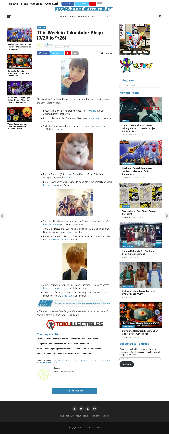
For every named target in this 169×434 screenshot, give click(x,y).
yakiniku (70, 232)
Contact (105, 16)
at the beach (95, 118)
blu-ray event (68, 295)
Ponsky (69, 177)
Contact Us (95, 416)
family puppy (49, 185)
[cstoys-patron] (137, 74)
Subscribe (126, 364)
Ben (125, 135)
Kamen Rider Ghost (56, 239)
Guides (94, 16)
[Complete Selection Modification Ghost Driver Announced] (19, 68)
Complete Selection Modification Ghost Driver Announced (18, 73)
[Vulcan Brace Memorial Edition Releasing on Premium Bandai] (19, 121)
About (63, 16)
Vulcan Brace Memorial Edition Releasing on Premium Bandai (17, 126)
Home (62, 416)
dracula (98, 126)
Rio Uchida (90, 110)
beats (49, 44)
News (72, 16)
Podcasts (82, 16)
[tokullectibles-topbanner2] (74, 329)
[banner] (135, 54)
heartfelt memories (52, 288)
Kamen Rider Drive (71, 361)
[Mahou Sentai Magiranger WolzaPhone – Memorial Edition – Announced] (19, 94)
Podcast (70, 416)
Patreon (106, 416)
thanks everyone (51, 224)
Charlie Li (127, 178)
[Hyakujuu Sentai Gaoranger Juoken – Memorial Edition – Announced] (19, 41)
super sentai (51, 362)
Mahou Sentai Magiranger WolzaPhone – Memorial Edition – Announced (18, 99)
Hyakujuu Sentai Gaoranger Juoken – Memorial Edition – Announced (19, 46)
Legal (85, 416)
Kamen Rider (58, 361)
